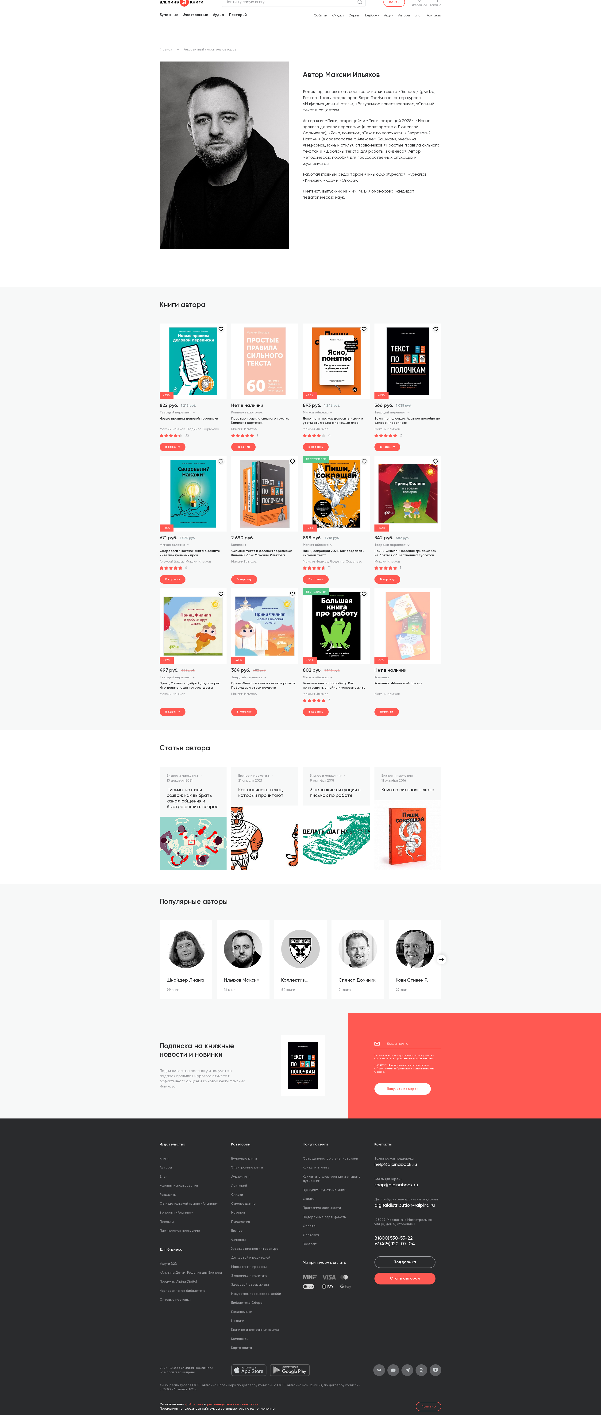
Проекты (167, 1221)
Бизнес (237, 1230)
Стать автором (405, 1278)
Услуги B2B (168, 1263)
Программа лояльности (322, 1208)
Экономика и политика (249, 1275)
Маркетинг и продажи (249, 1266)
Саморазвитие (243, 1203)
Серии (353, 15)
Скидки (338, 15)
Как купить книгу (316, 1167)
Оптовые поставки (175, 1299)
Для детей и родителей (250, 1257)
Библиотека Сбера (246, 1302)
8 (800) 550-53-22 (393, 1238)
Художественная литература (254, 1248)
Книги (164, 1158)
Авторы (404, 15)
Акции (388, 15)
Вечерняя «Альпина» (176, 1212)
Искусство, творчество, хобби (256, 1293)
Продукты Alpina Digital (178, 1281)
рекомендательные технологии (232, 1404)
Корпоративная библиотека (182, 1290)
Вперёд (441, 959)
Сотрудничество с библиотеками (330, 1158)
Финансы (238, 1239)
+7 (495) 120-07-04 (394, 1244)
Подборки (371, 15)
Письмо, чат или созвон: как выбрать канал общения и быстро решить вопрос (192, 798)
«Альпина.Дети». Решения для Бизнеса (191, 1272)
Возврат (310, 1244)
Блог (418, 15)
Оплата (309, 1226)
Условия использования (179, 1185)
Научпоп (238, 1212)
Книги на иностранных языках (255, 1329)
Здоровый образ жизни (250, 1284)
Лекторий (238, 15)
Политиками (385, 1068)
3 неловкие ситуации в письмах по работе (335, 793)
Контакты (434, 15)
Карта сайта (241, 1347)
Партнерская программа (180, 1230)
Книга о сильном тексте (407, 790)
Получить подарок (403, 1089)
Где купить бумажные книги (324, 1190)
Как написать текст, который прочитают (261, 793)
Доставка (311, 1235)
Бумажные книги (244, 1158)
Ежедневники (241, 1312)
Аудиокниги (240, 1176)
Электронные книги (247, 1167)
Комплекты (240, 1339)
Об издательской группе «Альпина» (189, 1203)
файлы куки (194, 1404)
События (320, 15)
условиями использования (415, 1058)
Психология (240, 1221)
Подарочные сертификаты (324, 1217)
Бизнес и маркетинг (183, 775)
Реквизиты (168, 1194)
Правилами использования (416, 1068)
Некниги (237, 1320)
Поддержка (405, 1262)
